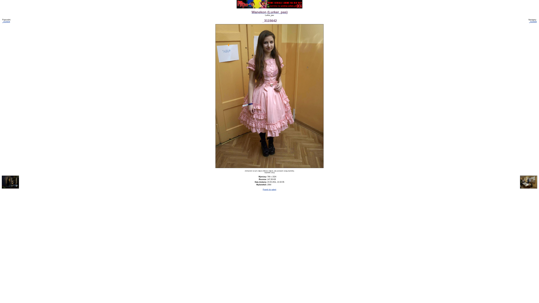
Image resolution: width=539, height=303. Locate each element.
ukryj (273, 172)
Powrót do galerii (269, 190)
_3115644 (533, 22)
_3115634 (6, 22)
